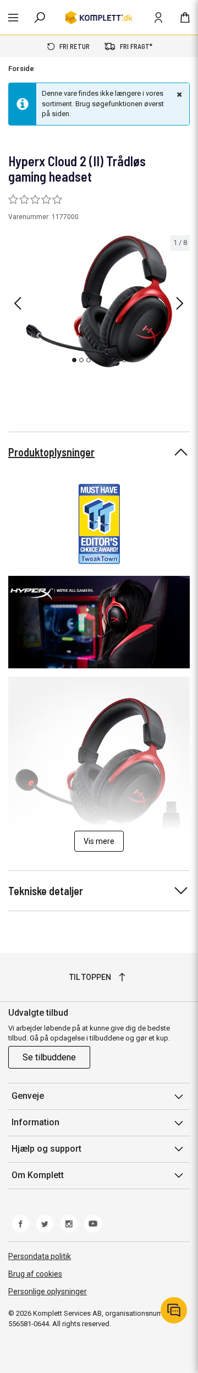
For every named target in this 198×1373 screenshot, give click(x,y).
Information (35, 1122)
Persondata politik (39, 1256)
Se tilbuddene (49, 1057)
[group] (99, 301)
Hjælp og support (46, 1148)
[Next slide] (180, 303)
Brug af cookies (35, 1274)
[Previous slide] (18, 303)
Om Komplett (38, 1175)
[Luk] (178, 94)
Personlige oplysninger (47, 1291)
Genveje (28, 1096)
